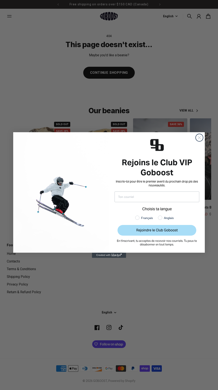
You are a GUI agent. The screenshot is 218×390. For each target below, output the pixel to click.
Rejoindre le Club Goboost (157, 230)
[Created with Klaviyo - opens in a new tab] (109, 255)
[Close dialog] (199, 137)
